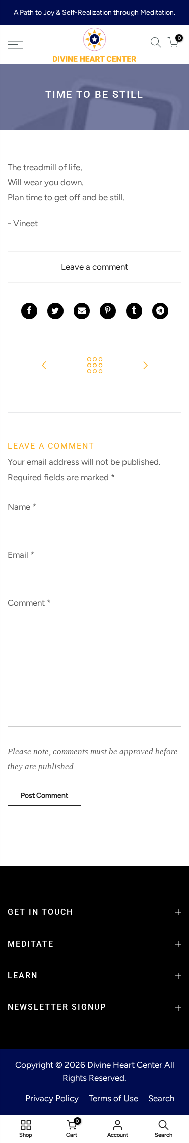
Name (22, 507)
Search (161, 1098)
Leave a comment (94, 267)
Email (21, 555)
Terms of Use (113, 1098)
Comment (29, 603)
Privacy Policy (52, 1098)
